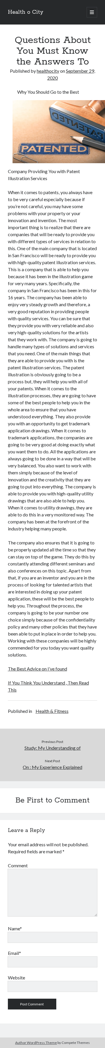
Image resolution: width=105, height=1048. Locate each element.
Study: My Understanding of (52, 748)
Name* (15, 928)
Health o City (25, 12)
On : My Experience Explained (52, 767)
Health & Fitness (52, 711)
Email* (14, 953)
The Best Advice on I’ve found (37, 668)
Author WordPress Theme (36, 1042)
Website (16, 977)
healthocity (48, 71)
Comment (18, 865)
